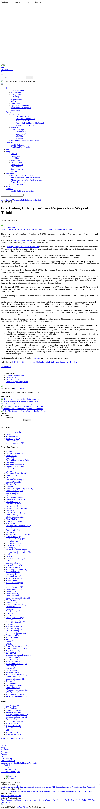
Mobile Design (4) (13, 580)
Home (3, 745)
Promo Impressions (79, 787)
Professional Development (21, 108)
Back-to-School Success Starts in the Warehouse (22, 399)
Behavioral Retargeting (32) (16, 473)
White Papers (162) (13, 734)
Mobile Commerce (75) (15, 443)
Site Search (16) (12, 659)
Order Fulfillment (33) (14, 596)
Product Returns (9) (13, 624)
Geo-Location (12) (13, 530)
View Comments (7, 369)
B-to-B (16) (10, 469)
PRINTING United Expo (82, 791)
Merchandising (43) (13, 576)
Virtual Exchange (17, 130)
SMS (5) (9, 644)
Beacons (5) (10, 471)
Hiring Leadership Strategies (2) (18, 534)
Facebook (12, 776)
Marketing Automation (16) (16, 569)
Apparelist (91, 787)
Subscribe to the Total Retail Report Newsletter (19, 763)
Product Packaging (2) (14, 620)
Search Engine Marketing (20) (17, 646)
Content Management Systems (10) (19, 488)
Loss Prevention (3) (13, 563)
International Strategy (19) (16, 543)
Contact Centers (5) (13, 486)
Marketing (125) (12, 436)
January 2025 (21, 134)
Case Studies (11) (12, 708)
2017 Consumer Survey (23, 240)
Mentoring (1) (11, 574)
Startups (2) (10, 668)
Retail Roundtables (8, 800)
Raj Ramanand (9, 227)
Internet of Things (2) (14, 545)
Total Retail (5, 796)
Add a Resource (17, 184)
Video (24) (10, 730)
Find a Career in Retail (9, 769)
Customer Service (8, 761)
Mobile (13, 101)
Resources (10, 173)
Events (8, 112)
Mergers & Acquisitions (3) (16, 578)
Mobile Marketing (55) (14, 583)
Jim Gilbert (15, 158)
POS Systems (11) (13, 600)
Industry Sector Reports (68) (17, 715)
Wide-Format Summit (41, 791)
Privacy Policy (6, 758)
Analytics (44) (11, 456)
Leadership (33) (12, 554)
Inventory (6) (11, 548)
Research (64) (11, 719)
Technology (15, 110)
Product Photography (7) (15, 622)
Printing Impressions (9, 787)
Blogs (8, 151)
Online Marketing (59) (14, 589)
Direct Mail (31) (12, 519)
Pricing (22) (10, 615)
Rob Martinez (16, 167)
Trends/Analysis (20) (14, 728)
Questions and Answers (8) (16, 717)
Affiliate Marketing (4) (14, 453)
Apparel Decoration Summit (61, 791)
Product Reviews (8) (14, 626)
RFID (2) (9, 639)
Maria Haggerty (17, 160)
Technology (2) (12, 723)
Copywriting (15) (12, 493)
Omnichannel (16, 103)
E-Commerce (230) (13, 432)
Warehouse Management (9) (17, 690)
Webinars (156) (12, 732)
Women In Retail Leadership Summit (30, 123)
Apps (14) (10, 458)
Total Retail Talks (17, 145)
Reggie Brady (16, 156)
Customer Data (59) (13, 502)
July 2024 (19, 136)
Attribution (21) (12, 462)
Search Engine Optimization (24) (18, 648)
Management (16, 95)
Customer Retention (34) (15, 504)
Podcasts (9, 143)
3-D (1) (9, 451)
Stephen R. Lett (17, 165)
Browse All (20, 138)
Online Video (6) (12, 594)
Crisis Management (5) (14, 497)
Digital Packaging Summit (22, 791)
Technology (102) (13, 439)
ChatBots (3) (11, 484)
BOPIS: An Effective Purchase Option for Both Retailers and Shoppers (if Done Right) (45, 362)
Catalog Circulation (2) (15, 480)
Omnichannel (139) (13, 434)
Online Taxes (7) (12, 591)
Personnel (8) (11, 609)
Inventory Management (15, 375)
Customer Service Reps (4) (16, 508)
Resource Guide (7, 70)
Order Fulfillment (12, 379)
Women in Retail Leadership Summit (30, 800)
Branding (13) (11, 475)
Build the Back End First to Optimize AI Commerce (23, 409)
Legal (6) (9, 556)
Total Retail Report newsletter (22, 191)
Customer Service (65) (14, 506)
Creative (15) (11, 495)
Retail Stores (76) (12, 441)
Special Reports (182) (14, 721)
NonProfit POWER (83, 800)
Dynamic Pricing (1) (14, 521)
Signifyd (37, 358)
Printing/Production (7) (15, 618)
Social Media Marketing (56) (17, 664)
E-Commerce (16, 92)
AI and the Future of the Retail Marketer (26, 180)
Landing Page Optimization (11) (18, 552)
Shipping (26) (11, 653)
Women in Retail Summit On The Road (60, 800)
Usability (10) (11, 683)
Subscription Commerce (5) (16, 675)
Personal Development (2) (16, 604)
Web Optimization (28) (15, 694)
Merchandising (16, 99)
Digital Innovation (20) (15, 517)
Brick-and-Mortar (17, 90)
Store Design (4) (12, 672)
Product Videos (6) (13, 631)
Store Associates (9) (13, 670)
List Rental (5, 756)
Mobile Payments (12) (14, 587)
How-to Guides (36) (13, 712)
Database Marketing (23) (15, 513)
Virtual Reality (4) (13, 688)
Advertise (4, 72)
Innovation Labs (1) (13, 541)
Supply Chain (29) (13, 677)
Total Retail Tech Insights (20, 147)
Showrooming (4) (13, 657)
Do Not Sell (5, 765)
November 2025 (22, 132)
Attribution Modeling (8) (15, 464)
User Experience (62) (14, 685)
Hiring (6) (10, 532)
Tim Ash (14, 154)
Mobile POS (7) (12, 585)
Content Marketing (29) (15, 491)
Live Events (15, 114)
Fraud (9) (9, 528)
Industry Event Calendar (25, 125)
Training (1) (10, 681)
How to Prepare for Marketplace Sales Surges (21, 401)
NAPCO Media (22, 807)
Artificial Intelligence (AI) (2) (17, 460)
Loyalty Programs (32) (14, 565)
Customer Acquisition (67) (16, 499)
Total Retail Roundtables (25, 119)
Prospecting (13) (12, 635)
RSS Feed (5, 767)
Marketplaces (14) (13, 572)
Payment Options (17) (14, 602)
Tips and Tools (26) (13, 726)
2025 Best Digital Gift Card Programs (25, 178)
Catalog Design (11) (13, 482)
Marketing (15, 97)
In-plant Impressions (25, 787)
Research (9, 186)
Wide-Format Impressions (61, 787)
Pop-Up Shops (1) (13, 611)
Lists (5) (9, 561)
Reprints (4, 754)
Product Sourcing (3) (14, 629)
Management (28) (13, 567)
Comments (68, 229)
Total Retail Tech (22, 116)
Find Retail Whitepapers (10, 772)
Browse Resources (18, 182)
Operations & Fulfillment (20, 105)
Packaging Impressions (42, 787)
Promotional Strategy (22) (16, 633)
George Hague (16, 162)
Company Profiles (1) (14, 710)
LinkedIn (11, 778)
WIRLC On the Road (24, 121)
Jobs (2, 67)
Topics (8, 88)
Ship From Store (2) (13, 650)
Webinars (14, 127)
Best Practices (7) (12, 706)
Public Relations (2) (13, 637)
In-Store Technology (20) (15, 539)
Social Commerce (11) (14, 661)
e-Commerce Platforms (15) (16, 696)
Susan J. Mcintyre (18, 169)
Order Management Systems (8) (18, 598)
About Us (5, 750)
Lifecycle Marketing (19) (15, 558)
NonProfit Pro (15, 796)
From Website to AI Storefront (22, 176)
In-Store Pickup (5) (13, 537)
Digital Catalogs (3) (13, 515)
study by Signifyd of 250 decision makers (23, 247)
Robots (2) (10, 642)
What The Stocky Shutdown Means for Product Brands (24, 411)
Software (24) (11, 666)
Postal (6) (9, 613)
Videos (8, 149)
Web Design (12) (12, 692)
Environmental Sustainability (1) (18, 526)
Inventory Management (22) (16, 550)
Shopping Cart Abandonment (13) (19, 655)
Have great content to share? (12, 738)
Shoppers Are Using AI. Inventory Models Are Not (23, 406)
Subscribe (9, 189)
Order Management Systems (17, 382)
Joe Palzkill (15, 171)
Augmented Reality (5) (15, 467)
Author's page (19, 388)
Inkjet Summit (6, 791)
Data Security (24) (13, 510)
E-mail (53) (10, 523)
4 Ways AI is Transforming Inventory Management (23, 404)
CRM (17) (10, 477)
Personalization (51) (13, 607)
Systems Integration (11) (15, 679)
